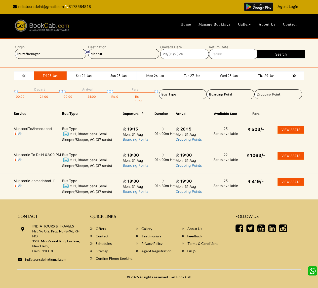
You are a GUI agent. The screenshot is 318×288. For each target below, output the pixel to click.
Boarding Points (135, 139)
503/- (256, 129)
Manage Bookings (215, 24)
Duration (161, 114)
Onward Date (171, 47)
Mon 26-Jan (155, 76)
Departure (131, 114)
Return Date (218, 47)
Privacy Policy (151, 243)
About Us (267, 24)
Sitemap (101, 251)
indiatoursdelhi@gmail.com (40, 6)
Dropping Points (189, 139)
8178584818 (80, 6)
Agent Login (288, 6)
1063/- (256, 155)
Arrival (181, 114)
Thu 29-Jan (266, 76)
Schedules (103, 243)
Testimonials (151, 236)
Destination (97, 47)
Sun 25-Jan (119, 76)
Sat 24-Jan (84, 76)
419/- (256, 181)
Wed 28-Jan (229, 76)
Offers (100, 228)
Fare (256, 114)
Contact (290, 24)
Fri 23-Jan (50, 76)
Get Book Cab (180, 277)
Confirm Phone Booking (113, 258)
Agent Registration (156, 251)
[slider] (15, 91)
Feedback (194, 236)
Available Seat (225, 114)
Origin (20, 47)
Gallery (244, 24)
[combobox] (183, 93)
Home (186, 24)
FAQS (191, 251)
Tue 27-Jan (192, 76)
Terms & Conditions (202, 243)
